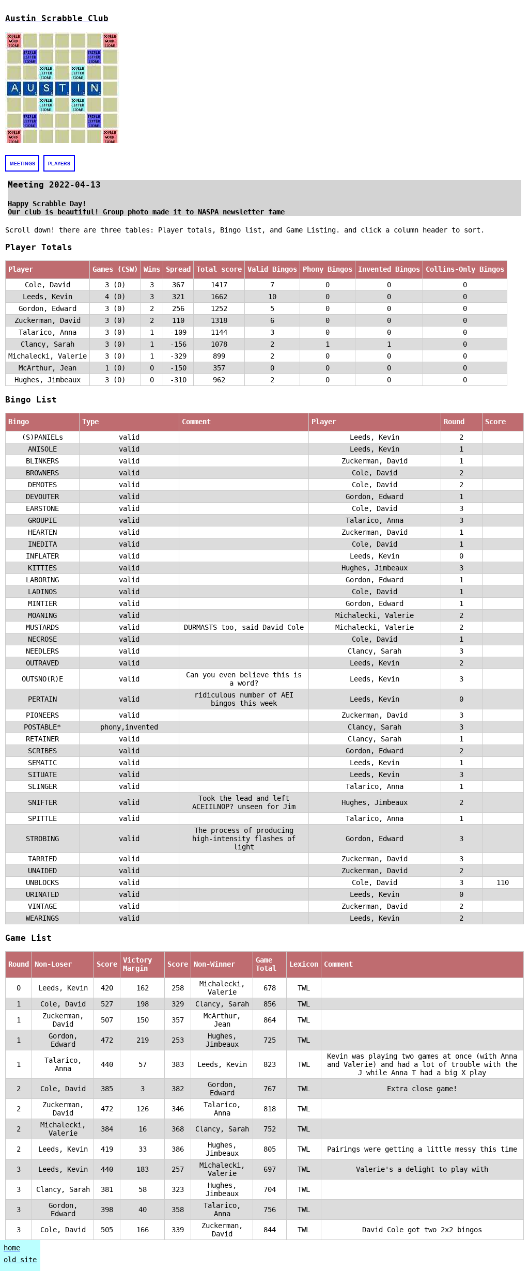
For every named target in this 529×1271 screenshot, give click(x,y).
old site (20, 1260)
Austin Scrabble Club (56, 18)
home (12, 1248)
